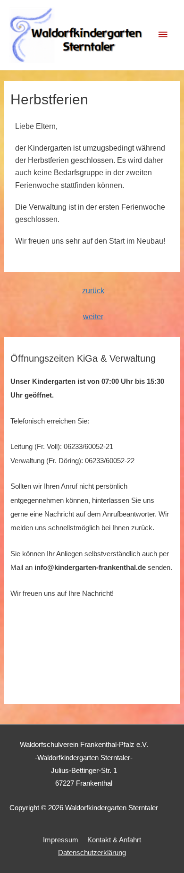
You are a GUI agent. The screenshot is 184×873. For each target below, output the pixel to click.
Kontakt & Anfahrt (114, 840)
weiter (93, 317)
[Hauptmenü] (163, 35)
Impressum (60, 840)
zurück (93, 291)
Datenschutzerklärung (92, 852)
